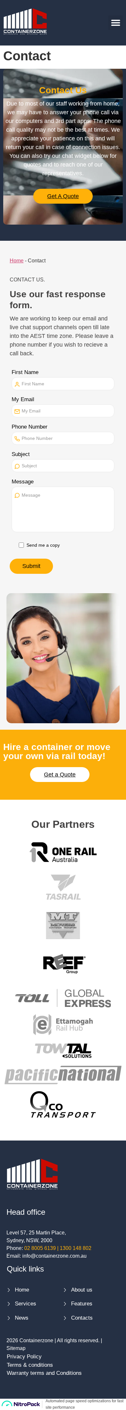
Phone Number (29, 427)
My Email (23, 399)
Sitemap (16, 1348)
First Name (25, 372)
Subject (21, 454)
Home (17, 260)
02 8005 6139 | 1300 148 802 (57, 1248)
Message (23, 481)
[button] (115, 22)
